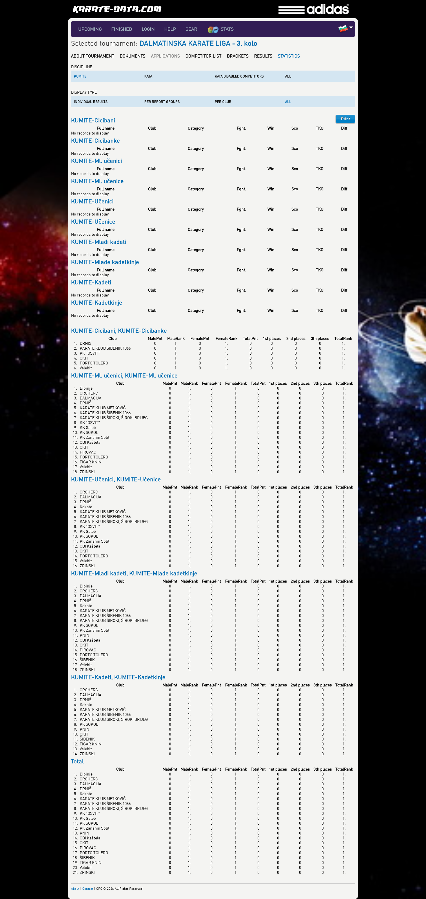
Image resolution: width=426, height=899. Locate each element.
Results (263, 55)
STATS (227, 29)
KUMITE (80, 76)
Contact (87, 888)
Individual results (91, 102)
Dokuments (132, 55)
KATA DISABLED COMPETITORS (239, 76)
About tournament (92, 55)
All (288, 76)
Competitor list (203, 55)
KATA (148, 76)
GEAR (191, 29)
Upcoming (90, 29)
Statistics (289, 55)
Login (148, 29)
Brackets (238, 55)
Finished (121, 29)
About (75, 888)
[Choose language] (351, 27)
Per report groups (162, 102)
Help (170, 29)
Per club (223, 102)
